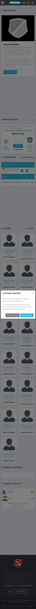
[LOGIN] (24, 3)
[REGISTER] (28, 3)
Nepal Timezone (12, 315)
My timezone (27, 315)
